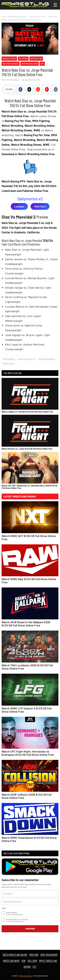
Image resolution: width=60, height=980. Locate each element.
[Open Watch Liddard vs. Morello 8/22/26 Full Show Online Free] (30, 394)
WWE (42, 64)
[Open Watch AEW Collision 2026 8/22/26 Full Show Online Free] (30, 776)
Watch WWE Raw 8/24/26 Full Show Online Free (29, 580)
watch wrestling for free (26, 359)
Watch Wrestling (36, 58)
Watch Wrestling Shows (29, 64)
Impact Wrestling (48, 960)
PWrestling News (25, 976)
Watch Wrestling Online (17, 16)
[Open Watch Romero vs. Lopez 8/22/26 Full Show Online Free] (30, 430)
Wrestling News (11, 960)
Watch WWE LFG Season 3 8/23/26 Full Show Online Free (26, 710)
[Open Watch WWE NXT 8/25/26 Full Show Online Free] (30, 517)
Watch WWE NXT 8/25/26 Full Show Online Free (29, 537)
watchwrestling (8, 363)
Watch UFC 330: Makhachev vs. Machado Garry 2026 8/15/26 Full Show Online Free (29, 486)
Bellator (32, 960)
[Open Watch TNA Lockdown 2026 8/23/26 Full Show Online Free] (30, 646)
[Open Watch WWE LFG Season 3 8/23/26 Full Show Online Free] (30, 690)
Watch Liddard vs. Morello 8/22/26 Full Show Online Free (27, 411)
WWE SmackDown (48, 954)
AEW (24, 960)
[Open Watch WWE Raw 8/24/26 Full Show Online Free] (30, 560)
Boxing (27, 966)
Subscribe (30, 928)
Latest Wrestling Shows (20, 496)
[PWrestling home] (25, 5)
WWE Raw (33, 954)
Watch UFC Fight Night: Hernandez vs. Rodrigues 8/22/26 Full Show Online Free (28, 753)
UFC (34, 966)
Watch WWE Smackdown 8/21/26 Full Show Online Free (29, 839)
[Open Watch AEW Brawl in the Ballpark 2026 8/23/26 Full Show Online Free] (30, 603)
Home (4, 16)
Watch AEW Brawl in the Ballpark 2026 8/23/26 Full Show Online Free (26, 623)
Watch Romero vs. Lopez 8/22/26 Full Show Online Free (27, 448)
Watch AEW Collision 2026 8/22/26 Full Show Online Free (26, 796)
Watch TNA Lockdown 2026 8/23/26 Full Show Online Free (27, 666)
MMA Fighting (23, 58)
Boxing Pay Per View (9, 58)
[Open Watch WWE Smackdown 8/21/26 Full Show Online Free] (30, 819)
